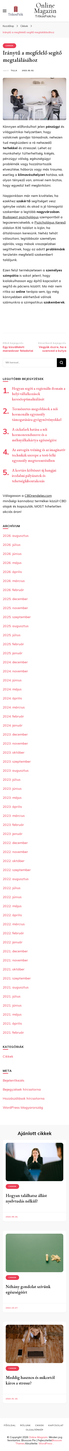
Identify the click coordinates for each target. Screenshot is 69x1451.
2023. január (12, 834)
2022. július (11, 888)
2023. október (13, 752)
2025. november (15, 608)
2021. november (15, 960)
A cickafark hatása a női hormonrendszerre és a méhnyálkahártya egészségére (34, 434)
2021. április (12, 1023)
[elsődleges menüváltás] (4, 11)
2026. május (12, 563)
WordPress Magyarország (23, 1107)
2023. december (15, 734)
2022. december (15, 843)
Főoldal (10, 1425)
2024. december (15, 662)
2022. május (12, 906)
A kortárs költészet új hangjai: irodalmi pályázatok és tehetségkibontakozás (34, 475)
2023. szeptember (17, 761)
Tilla (14, 70)
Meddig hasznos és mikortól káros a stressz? (30, 1380)
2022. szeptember (17, 870)
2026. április (12, 572)
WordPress (45, 1443)
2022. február (13, 933)
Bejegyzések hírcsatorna (22, 1089)
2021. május (12, 1014)
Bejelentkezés (13, 1080)
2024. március (14, 707)
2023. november (15, 743)
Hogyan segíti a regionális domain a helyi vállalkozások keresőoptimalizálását (38, 394)
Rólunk (25, 1425)
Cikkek (9, 45)
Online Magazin (45, 8)
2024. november (15, 671)
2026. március (14, 581)
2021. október (13, 969)
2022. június (12, 897)
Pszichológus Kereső (50, 222)
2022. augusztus (16, 879)
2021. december (15, 951)
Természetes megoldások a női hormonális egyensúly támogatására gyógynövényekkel (36, 414)
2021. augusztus (16, 987)
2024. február (13, 716)
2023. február (13, 825)
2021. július (11, 996)
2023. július (11, 779)
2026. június (12, 554)
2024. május (12, 689)
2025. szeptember (17, 617)
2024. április (12, 698)
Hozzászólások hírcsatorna (24, 1098)
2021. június (12, 1005)
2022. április (12, 915)
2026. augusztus (16, 536)
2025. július (11, 635)
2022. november (15, 852)
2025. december (15, 599)
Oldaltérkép (34, 1429)
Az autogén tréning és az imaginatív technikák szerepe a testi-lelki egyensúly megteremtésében (38, 455)
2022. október (13, 861)
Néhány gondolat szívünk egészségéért (28, 1289)
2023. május (12, 797)
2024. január (12, 725)
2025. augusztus (16, 626)
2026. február (13, 590)
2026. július (11, 545)
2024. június (12, 680)
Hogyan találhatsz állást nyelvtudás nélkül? (26, 1198)
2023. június (12, 788)
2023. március (14, 816)
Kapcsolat (55, 1425)
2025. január (12, 653)
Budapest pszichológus (21, 217)
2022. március (14, 924)
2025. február (13, 644)
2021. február (13, 1032)
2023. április (12, 806)
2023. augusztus (16, 770)
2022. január (12, 942)
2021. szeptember (17, 978)
